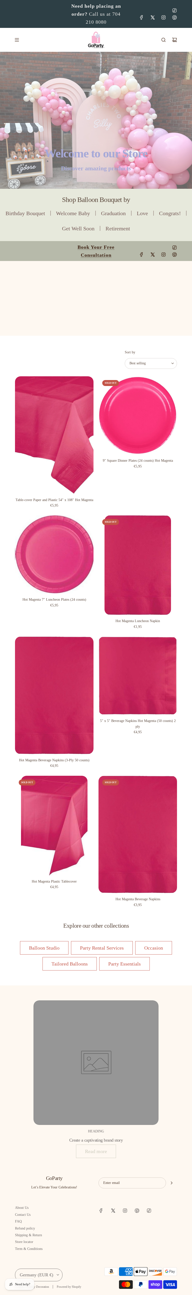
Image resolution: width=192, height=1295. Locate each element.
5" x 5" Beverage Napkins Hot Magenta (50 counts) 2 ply (138, 723)
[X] (152, 17)
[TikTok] (174, 10)
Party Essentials (124, 964)
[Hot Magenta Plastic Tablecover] (54, 825)
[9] (137, 415)
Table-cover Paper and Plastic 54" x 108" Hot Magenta (54, 500)
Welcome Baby (73, 213)
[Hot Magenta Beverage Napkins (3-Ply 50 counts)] (54, 695)
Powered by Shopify (69, 1287)
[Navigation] (16, 39)
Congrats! (170, 213)
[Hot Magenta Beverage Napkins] (137, 834)
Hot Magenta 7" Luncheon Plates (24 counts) (54, 599)
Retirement (118, 228)
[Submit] (171, 1182)
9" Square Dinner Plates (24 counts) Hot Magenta (138, 460)
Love (142, 213)
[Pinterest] (174, 17)
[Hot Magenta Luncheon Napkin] (137, 565)
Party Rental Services (102, 948)
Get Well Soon (78, 228)
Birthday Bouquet (25, 213)
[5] (137, 676)
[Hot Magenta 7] (54, 554)
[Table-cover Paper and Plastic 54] (54, 435)
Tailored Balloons (70, 964)
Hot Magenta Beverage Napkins (138, 899)
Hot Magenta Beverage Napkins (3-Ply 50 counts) (54, 760)
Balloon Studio (44, 948)
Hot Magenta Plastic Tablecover (54, 881)
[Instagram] (163, 17)
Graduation (113, 213)
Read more (96, 1151)
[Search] (163, 39)
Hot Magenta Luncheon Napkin (138, 621)
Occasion (153, 948)
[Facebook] (141, 17)
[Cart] (174, 39)
